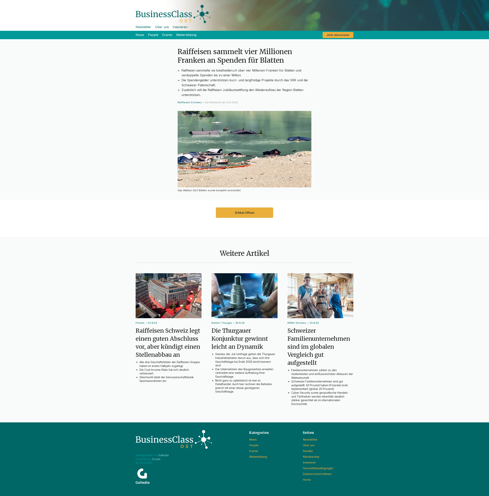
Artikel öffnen (244, 213)
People (153, 35)
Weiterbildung (186, 35)
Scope (156, 459)
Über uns (162, 27)
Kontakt (308, 451)
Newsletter (143, 27)
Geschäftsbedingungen (318, 468)
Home (307, 479)
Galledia (164, 455)
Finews (140, 322)
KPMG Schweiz (296, 322)
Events (167, 35)
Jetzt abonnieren (338, 35)
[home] (244, 11)
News (140, 35)
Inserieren (180, 27)
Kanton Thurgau (221, 322)
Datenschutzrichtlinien (317, 474)
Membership (311, 457)
